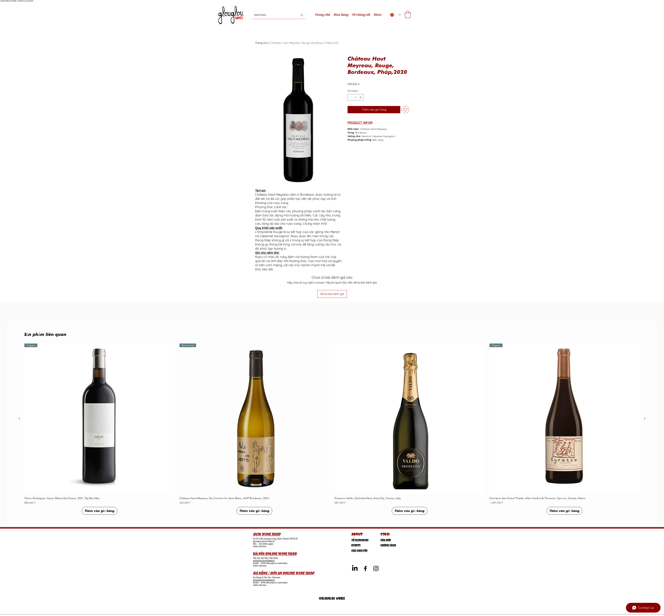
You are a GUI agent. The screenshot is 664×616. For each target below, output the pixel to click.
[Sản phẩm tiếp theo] (645, 418)
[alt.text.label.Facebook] (365, 568)
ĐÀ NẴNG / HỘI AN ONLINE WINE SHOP (283, 572)
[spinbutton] (355, 97)
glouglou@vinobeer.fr (264, 541)
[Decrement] (350, 97)
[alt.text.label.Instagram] (375, 568)
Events (356, 545)
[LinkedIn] (354, 568)
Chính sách (388, 545)
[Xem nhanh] (409, 419)
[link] (408, 14)
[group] (332, 429)
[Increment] (361, 97)
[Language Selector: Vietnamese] (395, 15)
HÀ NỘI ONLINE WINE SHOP (275, 553)
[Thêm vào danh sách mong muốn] (405, 109)
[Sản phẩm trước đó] (19, 418)
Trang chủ (261, 43)
